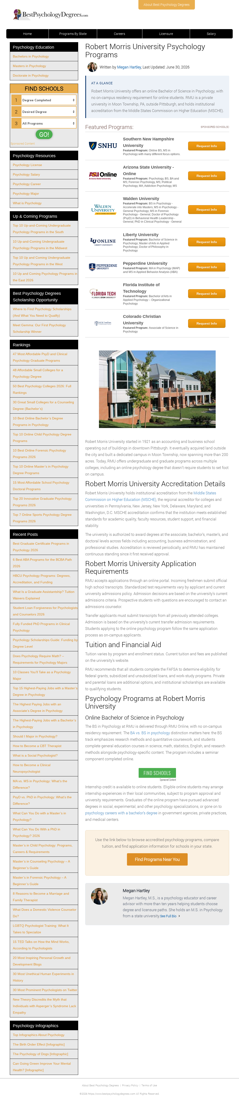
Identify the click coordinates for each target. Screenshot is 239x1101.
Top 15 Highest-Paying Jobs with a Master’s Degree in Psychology (45, 691)
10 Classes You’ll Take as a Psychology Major (42, 675)
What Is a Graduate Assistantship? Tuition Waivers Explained (43, 595)
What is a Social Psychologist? (35, 755)
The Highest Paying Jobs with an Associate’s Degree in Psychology (38, 707)
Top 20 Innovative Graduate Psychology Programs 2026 (42, 502)
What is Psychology (27, 203)
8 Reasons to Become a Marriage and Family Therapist (41, 897)
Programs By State (73, 33)
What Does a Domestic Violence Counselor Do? (44, 913)
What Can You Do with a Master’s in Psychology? (39, 816)
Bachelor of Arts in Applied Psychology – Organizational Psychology (147, 300)
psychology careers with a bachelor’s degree (121, 812)
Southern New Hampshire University (148, 142)
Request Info (207, 146)
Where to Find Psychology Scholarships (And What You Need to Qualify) (42, 312)
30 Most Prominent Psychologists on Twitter (45, 990)
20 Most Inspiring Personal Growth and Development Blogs (41, 961)
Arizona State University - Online (148, 170)
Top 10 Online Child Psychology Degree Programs (42, 437)
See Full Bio (168, 916)
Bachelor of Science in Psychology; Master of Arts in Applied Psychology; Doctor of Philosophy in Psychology (150, 245)
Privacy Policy (130, 1085)
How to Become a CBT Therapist (37, 746)
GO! (44, 134)
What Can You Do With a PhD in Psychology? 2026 (36, 832)
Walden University (141, 198)
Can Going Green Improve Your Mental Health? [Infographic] (42, 1067)
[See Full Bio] (179, 916)
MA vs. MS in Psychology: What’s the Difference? (40, 784)
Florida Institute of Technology (141, 288)
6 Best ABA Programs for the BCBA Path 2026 (42, 563)
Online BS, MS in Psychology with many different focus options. (151, 152)
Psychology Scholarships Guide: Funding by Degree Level (45, 643)
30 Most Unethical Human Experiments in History (43, 977)
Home (27, 33)
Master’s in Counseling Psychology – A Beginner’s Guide (41, 865)
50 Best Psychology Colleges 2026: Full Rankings (42, 389)
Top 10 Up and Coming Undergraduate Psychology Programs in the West (41, 261)
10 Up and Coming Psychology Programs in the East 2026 (45, 277)
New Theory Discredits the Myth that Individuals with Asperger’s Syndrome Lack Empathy (44, 1006)
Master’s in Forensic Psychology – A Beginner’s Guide (39, 881)
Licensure (166, 33)
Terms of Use (149, 1085)
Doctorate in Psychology (31, 75)
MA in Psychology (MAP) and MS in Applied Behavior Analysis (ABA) (151, 270)
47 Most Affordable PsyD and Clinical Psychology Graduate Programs (40, 357)
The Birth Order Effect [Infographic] (39, 1044)
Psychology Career (27, 184)
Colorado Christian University (142, 319)
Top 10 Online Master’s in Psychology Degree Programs (40, 470)
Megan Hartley (129, 67)
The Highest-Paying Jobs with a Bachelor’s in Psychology (44, 723)
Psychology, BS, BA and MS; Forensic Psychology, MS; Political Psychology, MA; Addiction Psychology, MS (151, 182)
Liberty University (140, 234)
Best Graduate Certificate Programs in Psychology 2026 (41, 547)
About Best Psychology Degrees (167, 4)
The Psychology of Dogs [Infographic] (40, 1054)
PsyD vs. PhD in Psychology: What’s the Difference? (42, 800)
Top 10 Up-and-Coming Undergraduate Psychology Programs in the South (42, 229)
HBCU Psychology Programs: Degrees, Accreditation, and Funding (41, 579)
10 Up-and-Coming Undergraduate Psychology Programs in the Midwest (40, 245)
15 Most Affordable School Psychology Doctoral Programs (41, 486)
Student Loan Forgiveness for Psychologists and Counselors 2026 (45, 611)
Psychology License (27, 165)
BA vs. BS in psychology (150, 732)
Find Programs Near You (157, 859)
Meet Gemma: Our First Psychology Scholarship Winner (39, 328)
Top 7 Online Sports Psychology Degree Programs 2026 (42, 518)
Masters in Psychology (29, 66)
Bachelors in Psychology (31, 56)
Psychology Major (26, 193)
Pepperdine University (145, 263)
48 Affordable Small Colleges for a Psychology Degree (38, 373)
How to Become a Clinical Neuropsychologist (31, 768)
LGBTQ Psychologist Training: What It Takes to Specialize (41, 929)
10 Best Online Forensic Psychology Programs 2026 (39, 454)
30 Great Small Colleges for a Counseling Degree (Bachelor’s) (43, 405)
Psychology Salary (26, 174)
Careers (119, 33)
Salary (211, 33)
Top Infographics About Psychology (38, 1035)
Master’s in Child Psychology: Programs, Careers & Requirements (43, 848)
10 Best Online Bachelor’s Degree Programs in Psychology (38, 421)
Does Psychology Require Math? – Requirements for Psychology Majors (40, 659)
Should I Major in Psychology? (35, 736)
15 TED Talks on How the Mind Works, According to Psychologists (41, 945)
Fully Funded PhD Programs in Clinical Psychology (41, 627)
